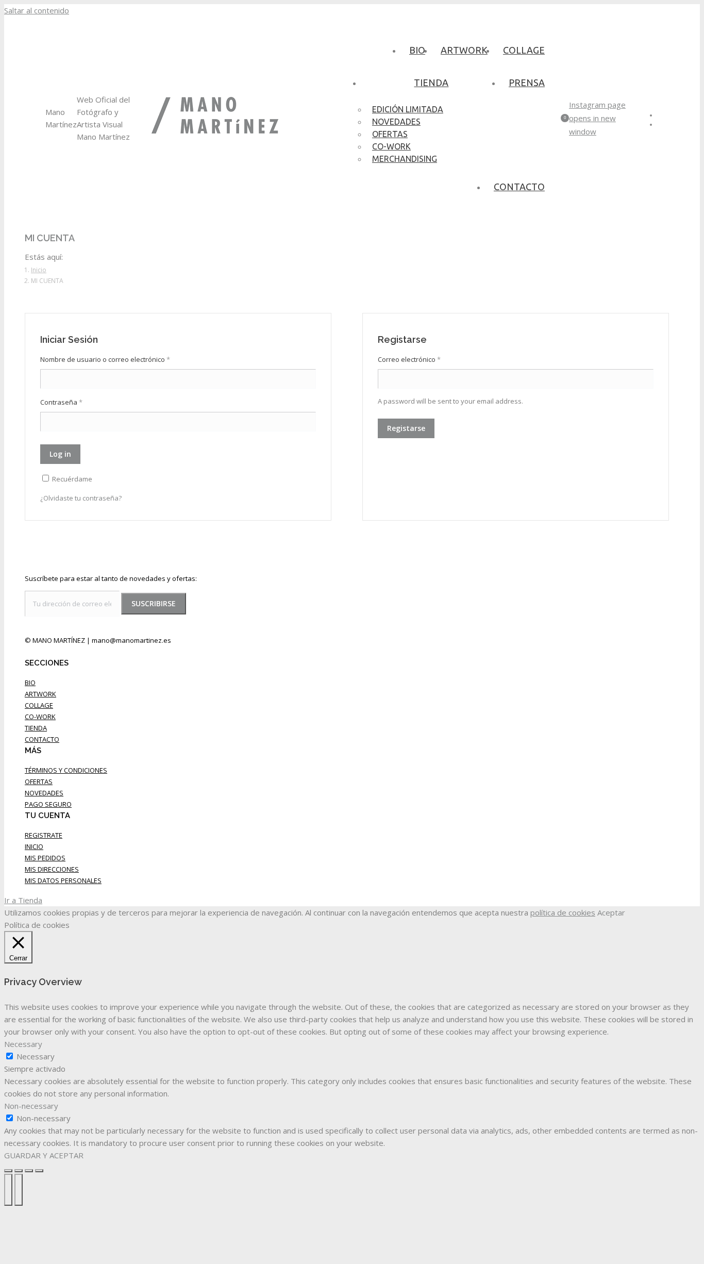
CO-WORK (40, 716)
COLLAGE (39, 705)
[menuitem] (417, 50)
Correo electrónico (409, 359)
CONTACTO (42, 739)
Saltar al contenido (36, 10)
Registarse (406, 428)
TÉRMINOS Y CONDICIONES (66, 770)
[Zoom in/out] (39, 1170)
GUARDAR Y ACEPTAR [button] (43, 1155)
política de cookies (562, 912)
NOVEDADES (44, 792)
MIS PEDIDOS (45, 857)
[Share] (18, 1170)
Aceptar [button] (611, 912)
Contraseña (61, 402)
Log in (60, 454)
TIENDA (36, 728)
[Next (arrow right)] (18, 1190)
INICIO (34, 846)
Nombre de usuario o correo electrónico (105, 359)
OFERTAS (39, 781)
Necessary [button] (23, 1044)
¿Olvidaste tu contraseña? (81, 498)
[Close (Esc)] (8, 1170)
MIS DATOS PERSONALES (63, 880)
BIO (30, 682)
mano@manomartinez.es (131, 640)
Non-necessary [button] (31, 1106)
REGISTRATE (43, 835)
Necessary (35, 1056)
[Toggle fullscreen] (29, 1170)
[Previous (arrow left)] (8, 1190)
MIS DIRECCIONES (52, 869)
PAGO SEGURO (48, 804)
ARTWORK (40, 693)
